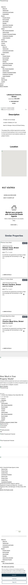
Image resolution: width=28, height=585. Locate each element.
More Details (7, 274)
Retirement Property (7, 27)
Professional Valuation (8, 36)
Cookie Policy (4, 473)
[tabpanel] (14, 521)
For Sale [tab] (14, 502)
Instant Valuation (6, 38)
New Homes (4, 41)
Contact (3, 43)
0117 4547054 (8, 187)
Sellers (3, 28)
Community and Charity (8, 12)
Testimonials (5, 10)
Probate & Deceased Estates (9, 34)
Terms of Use (4, 469)
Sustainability (6, 14)
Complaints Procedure (6, 474)
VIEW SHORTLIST (15, 101)
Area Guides (5, 21)
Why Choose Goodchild (8, 30)
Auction (3, 39)
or (7, 190)
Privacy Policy (4, 471)
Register (5, 23)
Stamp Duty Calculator (8, 25)
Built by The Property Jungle (6, 490)
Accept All (14, 575)
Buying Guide (6, 19)
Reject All (14, 582)
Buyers (3, 16)
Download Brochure (10, 195)
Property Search (6, 18)
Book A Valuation (4, 86)
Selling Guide (6, 32)
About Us (3, 7)
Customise (14, 578)
